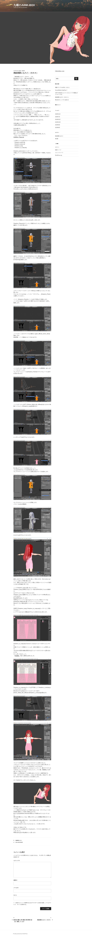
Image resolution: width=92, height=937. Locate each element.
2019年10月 (58, 122)
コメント (17, 860)
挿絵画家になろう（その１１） (62, 97)
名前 (15, 880)
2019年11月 (57, 119)
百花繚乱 (17, 655)
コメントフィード (59, 152)
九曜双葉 (23, 70)
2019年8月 (57, 127)
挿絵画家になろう (19, 840)
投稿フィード (58, 149)
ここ (16, 135)
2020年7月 (57, 116)
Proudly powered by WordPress (20, 933)
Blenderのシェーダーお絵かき (62, 99)
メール (16, 887)
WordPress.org (58, 155)
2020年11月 (57, 114)
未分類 (56, 138)
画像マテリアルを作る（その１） (62, 87)
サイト (15, 895)
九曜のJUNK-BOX (24, 5)
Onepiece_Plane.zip (19, 137)
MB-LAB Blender (19, 842)
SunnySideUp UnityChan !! (61, 90)
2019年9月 (57, 124)
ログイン (57, 147)
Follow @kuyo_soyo (59, 71)
